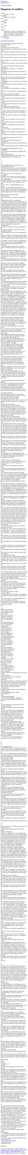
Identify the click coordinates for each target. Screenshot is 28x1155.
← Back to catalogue (6, 5)
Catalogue (3, 2)
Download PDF (10, 40)
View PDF (3, 40)
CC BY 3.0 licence (5, 1151)
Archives (4, 1)
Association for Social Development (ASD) (11, 1150)
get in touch (12, 1153)
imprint (23, 1153)
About (7, 2)
